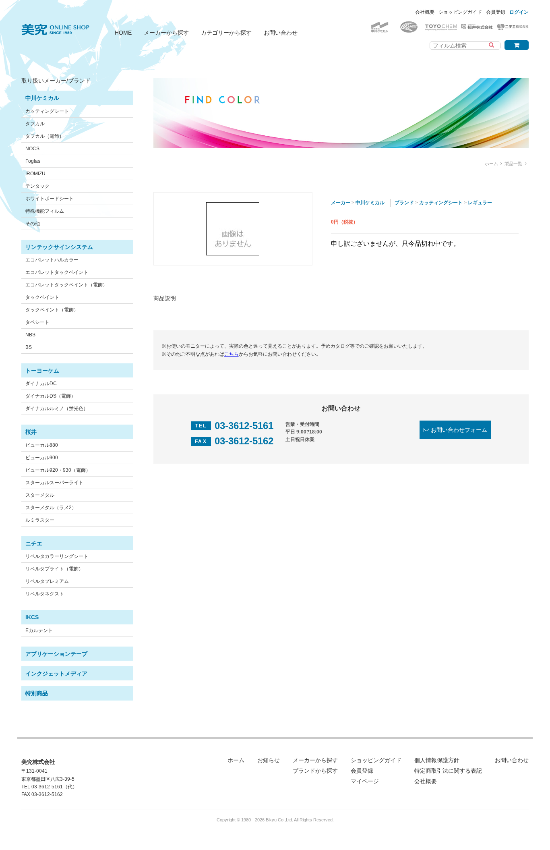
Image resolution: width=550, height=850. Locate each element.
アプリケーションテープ (56, 654)
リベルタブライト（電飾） (54, 569)
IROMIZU (35, 173)
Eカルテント (39, 630)
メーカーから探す (166, 32)
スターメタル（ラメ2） (51, 507)
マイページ (365, 781)
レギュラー (480, 202)
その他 (32, 223)
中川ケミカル (42, 98)
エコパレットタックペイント (56, 272)
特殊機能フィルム (44, 211)
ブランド (404, 202)
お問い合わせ (281, 32)
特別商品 (36, 693)
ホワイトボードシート (49, 198)
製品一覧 (513, 163)
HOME (123, 32)
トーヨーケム (42, 370)
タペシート (37, 322)
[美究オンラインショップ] (55, 24)
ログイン (519, 12)
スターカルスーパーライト (54, 482)
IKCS (32, 617)
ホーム (491, 163)
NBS (30, 335)
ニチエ (33, 543)
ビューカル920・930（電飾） (58, 470)
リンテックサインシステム (59, 247)
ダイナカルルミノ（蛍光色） (56, 408)
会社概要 (424, 12)
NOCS (32, 148)
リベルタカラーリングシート (56, 556)
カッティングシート (47, 111)
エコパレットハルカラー (52, 260)
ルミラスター (39, 520)
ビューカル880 (41, 445)
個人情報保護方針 (436, 760)
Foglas (32, 161)
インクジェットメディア (56, 673)
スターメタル (39, 495)
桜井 (31, 432)
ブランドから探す (315, 770)
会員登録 (495, 12)
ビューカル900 (41, 457)
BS (28, 347)
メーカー (340, 202)
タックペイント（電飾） (52, 310)
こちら (231, 354)
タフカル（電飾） (44, 136)
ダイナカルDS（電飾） (50, 396)
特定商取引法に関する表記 (448, 770)
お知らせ (268, 760)
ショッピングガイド (460, 12)
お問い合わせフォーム (459, 430)
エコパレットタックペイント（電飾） (66, 285)
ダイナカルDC (41, 383)
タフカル (35, 123)
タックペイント (42, 297)
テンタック (37, 186)
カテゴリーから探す (226, 32)
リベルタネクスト (44, 594)
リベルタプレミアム (47, 581)
